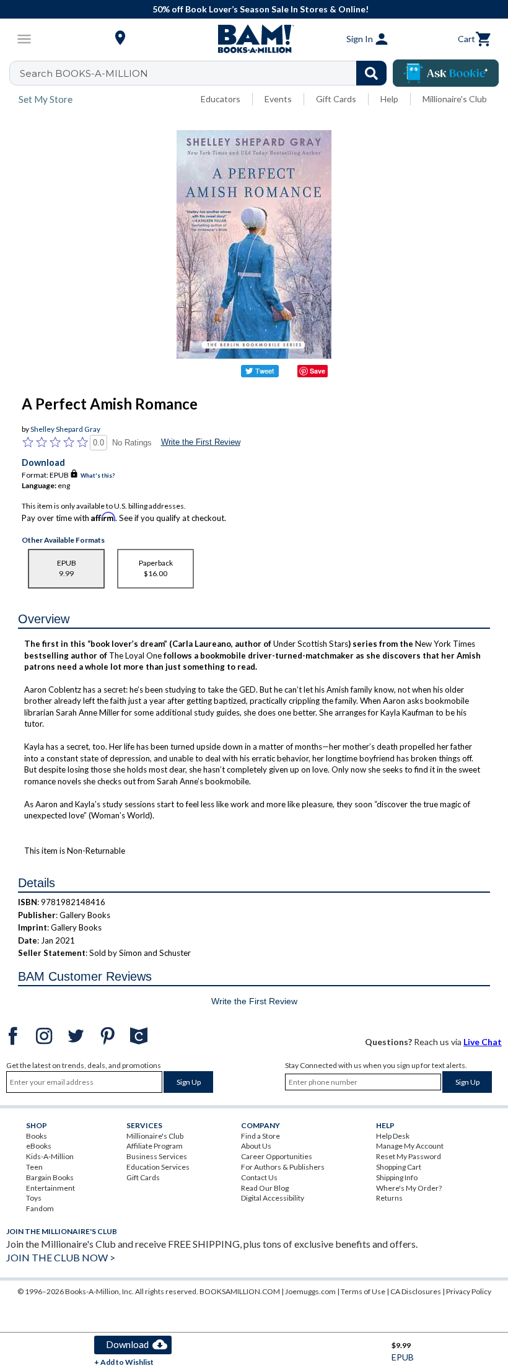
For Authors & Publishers (283, 1167)
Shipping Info (397, 1177)
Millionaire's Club (455, 99)
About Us (256, 1145)
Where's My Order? (409, 1188)
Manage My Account (410, 1145)
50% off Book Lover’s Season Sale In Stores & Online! (260, 9)
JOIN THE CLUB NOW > (60, 1257)
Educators (220, 99)
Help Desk (392, 1136)
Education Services (158, 1167)
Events (278, 99)
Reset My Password (408, 1156)
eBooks (38, 1145)
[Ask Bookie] (446, 73)
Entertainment (50, 1188)
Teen (34, 1167)
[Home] (254, 39)
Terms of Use (363, 1291)
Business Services (156, 1156)
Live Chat (482, 1041)
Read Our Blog (265, 1188)
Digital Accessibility (272, 1197)
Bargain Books (50, 1177)
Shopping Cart (398, 1167)
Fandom (40, 1208)
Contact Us (259, 1177)
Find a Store (260, 1136)
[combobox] (206, 73)
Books (36, 1136)
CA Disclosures (415, 1291)
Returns (389, 1197)
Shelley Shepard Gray (65, 429)
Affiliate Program (154, 1145)
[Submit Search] (371, 73)
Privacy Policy (468, 1291)
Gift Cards (336, 99)
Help (389, 99)
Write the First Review (200, 442)
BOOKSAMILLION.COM (239, 1291)
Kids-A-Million (50, 1156)
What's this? (98, 475)
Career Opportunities (276, 1156)
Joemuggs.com (310, 1291)
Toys (34, 1197)
